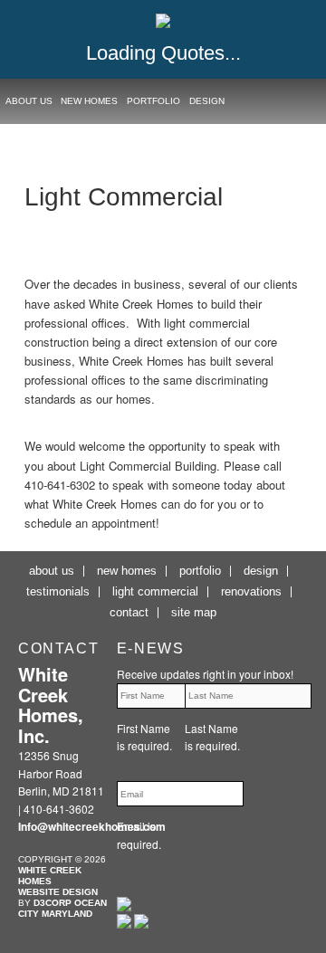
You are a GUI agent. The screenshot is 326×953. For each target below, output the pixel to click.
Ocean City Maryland (62, 908)
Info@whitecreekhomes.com (92, 826)
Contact (129, 612)
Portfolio (153, 101)
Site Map (193, 612)
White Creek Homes (50, 875)
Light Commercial (155, 591)
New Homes (89, 101)
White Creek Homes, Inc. (50, 704)
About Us (29, 101)
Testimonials (58, 591)
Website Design (58, 892)
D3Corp (53, 903)
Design (207, 101)
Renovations (251, 591)
